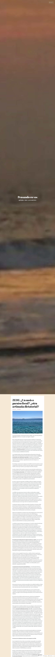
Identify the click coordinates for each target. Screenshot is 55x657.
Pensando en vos (27, 197)
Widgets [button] (51, 2)
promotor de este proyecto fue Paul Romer (21, 566)
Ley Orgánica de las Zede (19, 472)
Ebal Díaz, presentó (21, 449)
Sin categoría (19, 409)
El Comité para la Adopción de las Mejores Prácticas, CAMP (24, 539)
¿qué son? (14, 436)
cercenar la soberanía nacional (22, 608)
